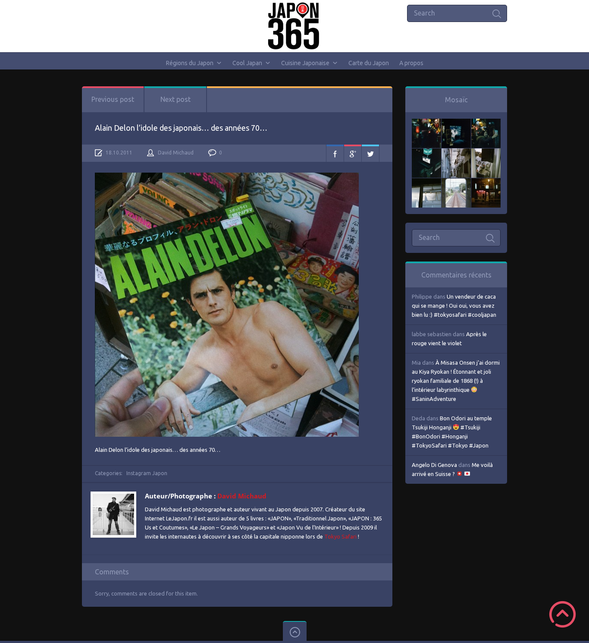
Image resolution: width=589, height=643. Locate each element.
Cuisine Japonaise (305, 63)
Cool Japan (247, 63)
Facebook (335, 153)
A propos (411, 63)
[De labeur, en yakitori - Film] (456, 123)
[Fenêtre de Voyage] (456, 183)
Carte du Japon (368, 63)
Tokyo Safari (340, 536)
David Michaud (176, 152)
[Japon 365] (294, 26)
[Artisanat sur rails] (486, 153)
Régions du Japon (189, 63)
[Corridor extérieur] (456, 153)
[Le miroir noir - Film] (486, 123)
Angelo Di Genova (434, 465)
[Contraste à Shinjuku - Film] (426, 153)
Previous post (112, 99)
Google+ (352, 153)
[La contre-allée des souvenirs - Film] (426, 123)
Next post (175, 99)
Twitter (370, 153)
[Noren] (426, 183)
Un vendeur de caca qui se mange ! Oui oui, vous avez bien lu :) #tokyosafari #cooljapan (454, 305)
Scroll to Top (562, 614)
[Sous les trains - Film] (486, 183)
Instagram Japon (146, 473)
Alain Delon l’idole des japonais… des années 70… (181, 127)
